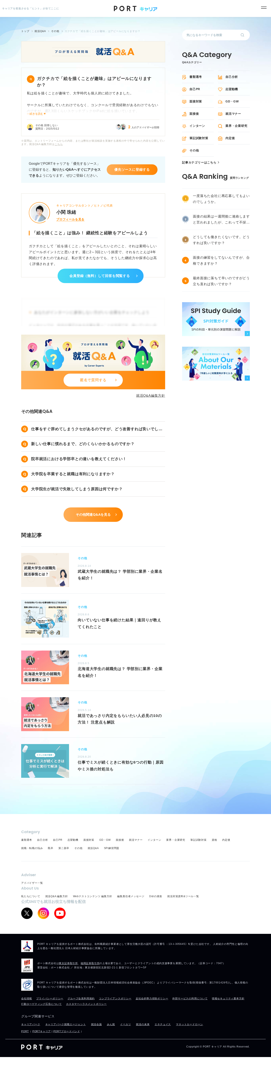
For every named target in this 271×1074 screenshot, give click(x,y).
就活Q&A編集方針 (150, 395)
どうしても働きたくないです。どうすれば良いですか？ (221, 240)
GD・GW (232, 101)
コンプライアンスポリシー (115, 998)
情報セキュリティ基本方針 (228, 998)
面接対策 (195, 101)
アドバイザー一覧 (32, 882)
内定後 (230, 138)
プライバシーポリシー (49, 998)
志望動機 (231, 89)
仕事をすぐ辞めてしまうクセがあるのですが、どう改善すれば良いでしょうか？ (96, 429)
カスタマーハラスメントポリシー (86, 1004)
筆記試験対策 (198, 138)
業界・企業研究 (236, 125)
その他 (194, 150)
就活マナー (233, 113)
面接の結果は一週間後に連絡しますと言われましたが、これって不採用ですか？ (221, 220)
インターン (197, 125)
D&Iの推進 (155, 896)
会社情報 (26, 998)
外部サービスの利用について (189, 998)
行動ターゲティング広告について (41, 1004)
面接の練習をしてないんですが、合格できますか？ (221, 260)
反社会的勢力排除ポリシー (152, 998)
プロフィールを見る (70, 219)
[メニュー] (263, 7)
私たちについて (30, 896)
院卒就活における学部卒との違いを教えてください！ (79, 459)
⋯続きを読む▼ (36, 113)
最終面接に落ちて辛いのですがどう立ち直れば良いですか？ (221, 281)
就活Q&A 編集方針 (56, 896)
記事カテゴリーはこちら (199, 162)
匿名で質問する (93, 380)
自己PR (194, 89)
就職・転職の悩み (32, 848)
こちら (59, 144)
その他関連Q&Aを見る (93, 514)
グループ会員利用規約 (81, 998)
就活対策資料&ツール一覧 (183, 896)
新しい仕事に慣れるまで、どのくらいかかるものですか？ (83, 444)
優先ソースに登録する (132, 169)
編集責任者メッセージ (130, 896)
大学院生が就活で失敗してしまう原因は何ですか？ (77, 489)
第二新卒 (63, 848)
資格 (214, 839)
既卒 (50, 848)
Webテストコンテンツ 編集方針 (92, 896)
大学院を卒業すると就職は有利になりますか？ (73, 474)
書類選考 (195, 76)
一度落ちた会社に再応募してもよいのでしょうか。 (221, 199)
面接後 (194, 113)
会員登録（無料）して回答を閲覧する (99, 276)
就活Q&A (93, 848)
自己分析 (231, 76)
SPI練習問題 (111, 848)
